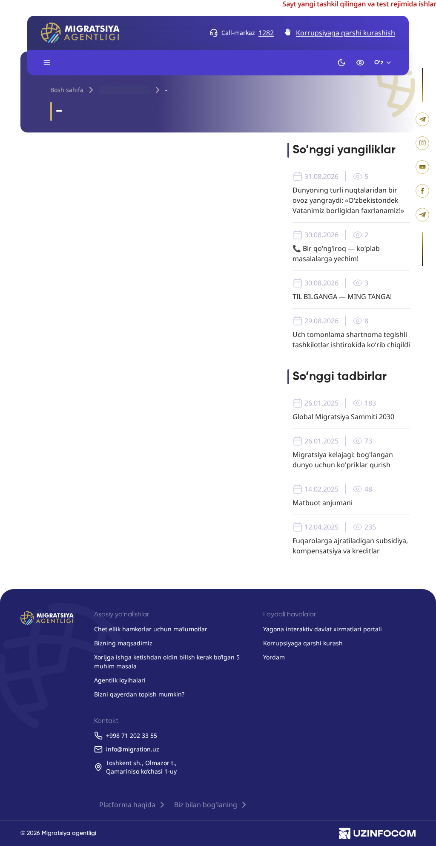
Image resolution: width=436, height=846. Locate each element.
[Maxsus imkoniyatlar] (360, 62)
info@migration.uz (132, 749)
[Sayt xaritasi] (47, 63)
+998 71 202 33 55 (131, 735)
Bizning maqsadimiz (123, 643)
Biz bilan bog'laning (205, 804)
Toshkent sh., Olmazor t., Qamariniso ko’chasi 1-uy (141, 767)
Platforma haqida (127, 804)
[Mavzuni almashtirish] (341, 62)
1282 (266, 32)
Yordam (274, 657)
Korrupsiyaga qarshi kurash (303, 643)
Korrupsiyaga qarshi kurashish (345, 32)
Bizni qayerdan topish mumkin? (139, 694)
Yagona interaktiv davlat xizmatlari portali (322, 629)
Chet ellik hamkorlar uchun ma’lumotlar (150, 629)
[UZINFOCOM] (377, 833)
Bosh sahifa (66, 90)
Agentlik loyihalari (120, 680)
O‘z (379, 63)
